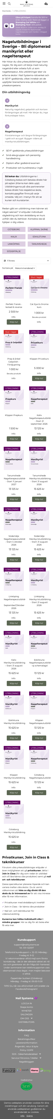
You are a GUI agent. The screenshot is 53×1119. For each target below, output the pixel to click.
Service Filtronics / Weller (24, 1058)
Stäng (29, 1115)
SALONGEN (27, 1014)
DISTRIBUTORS (26, 1022)
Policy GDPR (26, 1050)
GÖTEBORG (14, 229)
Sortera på (7, 268)
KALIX (14, 236)
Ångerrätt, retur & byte (26, 1046)
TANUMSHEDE (39, 244)
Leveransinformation (26, 1042)
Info (13, 317)
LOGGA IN (26, 1003)
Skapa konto (26, 1007)
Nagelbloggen (26, 1061)
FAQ (26, 1035)
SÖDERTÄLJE (14, 251)
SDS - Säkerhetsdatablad (24, 1054)
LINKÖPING (14, 244)
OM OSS (24, 1018)
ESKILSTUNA (39, 236)
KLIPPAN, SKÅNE (39, 229)
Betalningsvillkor (26, 1039)
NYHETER (27, 1010)
